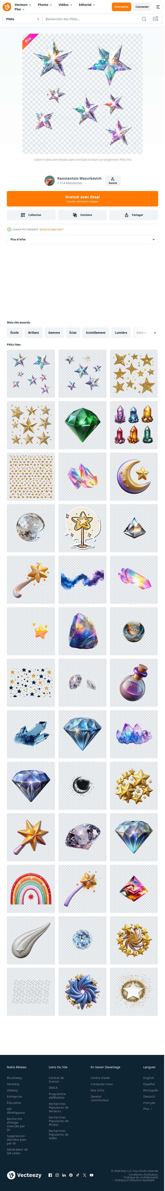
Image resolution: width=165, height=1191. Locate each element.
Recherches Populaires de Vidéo (57, 1134)
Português (147, 1090)
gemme (54, 333)
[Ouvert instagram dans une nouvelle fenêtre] (57, 1175)
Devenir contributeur (97, 1098)
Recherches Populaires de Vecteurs (57, 1107)
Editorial (85, 5)
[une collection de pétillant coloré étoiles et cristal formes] (82, 374)
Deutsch (146, 1096)
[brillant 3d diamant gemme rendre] (31, 786)
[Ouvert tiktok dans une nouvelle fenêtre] (77, 1175)
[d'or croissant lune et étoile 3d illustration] (134, 477)
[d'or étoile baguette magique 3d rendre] (31, 837)
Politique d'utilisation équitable (131, 1180)
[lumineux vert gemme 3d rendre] (82, 425)
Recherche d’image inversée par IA (16, 1124)
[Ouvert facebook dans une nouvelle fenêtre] (50, 1175)
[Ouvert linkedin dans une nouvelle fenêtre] (64, 1175)
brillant (33, 333)
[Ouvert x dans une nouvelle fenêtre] (84, 1175)
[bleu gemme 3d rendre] (82, 734)
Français (146, 1103)
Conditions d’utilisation (140, 1174)
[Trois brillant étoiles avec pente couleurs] (31, 631)
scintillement (95, 333)
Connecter (142, 7)
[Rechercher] (144, 18)
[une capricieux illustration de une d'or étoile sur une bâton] (82, 528)
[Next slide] (148, 333)
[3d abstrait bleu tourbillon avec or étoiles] (82, 992)
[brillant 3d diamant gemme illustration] (134, 837)
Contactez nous (99, 1084)
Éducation (14, 1103)
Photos (43, 5)
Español (145, 1084)
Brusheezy (14, 1078)
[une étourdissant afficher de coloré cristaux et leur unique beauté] (134, 425)
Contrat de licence (55, 1079)
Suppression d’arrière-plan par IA (16, 1139)
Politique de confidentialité (138, 1177)
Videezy (12, 1090)
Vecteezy (13, 1084)
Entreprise (14, 1096)
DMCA (51, 1088)
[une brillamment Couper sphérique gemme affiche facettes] (31, 528)
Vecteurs (21, 5)
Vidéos (64, 5)
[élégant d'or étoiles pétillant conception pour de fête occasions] (31, 425)
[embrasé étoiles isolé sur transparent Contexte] (31, 992)
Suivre (113, 183)
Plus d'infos (18, 239)
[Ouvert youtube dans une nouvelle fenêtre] (91, 1175)
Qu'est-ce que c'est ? (52, 229)
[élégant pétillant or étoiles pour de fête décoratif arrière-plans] (134, 374)
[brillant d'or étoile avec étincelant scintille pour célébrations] (134, 992)
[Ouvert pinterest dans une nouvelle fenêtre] (71, 1175)
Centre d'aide (97, 1078)
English (145, 1078)
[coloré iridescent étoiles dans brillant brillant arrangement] (31, 374)
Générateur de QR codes (16, 1151)
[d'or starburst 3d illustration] (134, 786)
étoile (14, 333)
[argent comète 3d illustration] (31, 940)
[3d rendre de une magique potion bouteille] (134, 683)
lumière (121, 333)
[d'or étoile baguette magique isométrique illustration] (31, 580)
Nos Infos (95, 1090)
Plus (18, 9)
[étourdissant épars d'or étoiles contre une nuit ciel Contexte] (31, 477)
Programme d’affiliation (55, 1096)
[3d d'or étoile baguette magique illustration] (82, 889)
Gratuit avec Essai (82, 198)
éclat (72, 333)
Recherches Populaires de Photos (57, 1121)
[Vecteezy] (7, 7)
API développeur (16, 1111)
